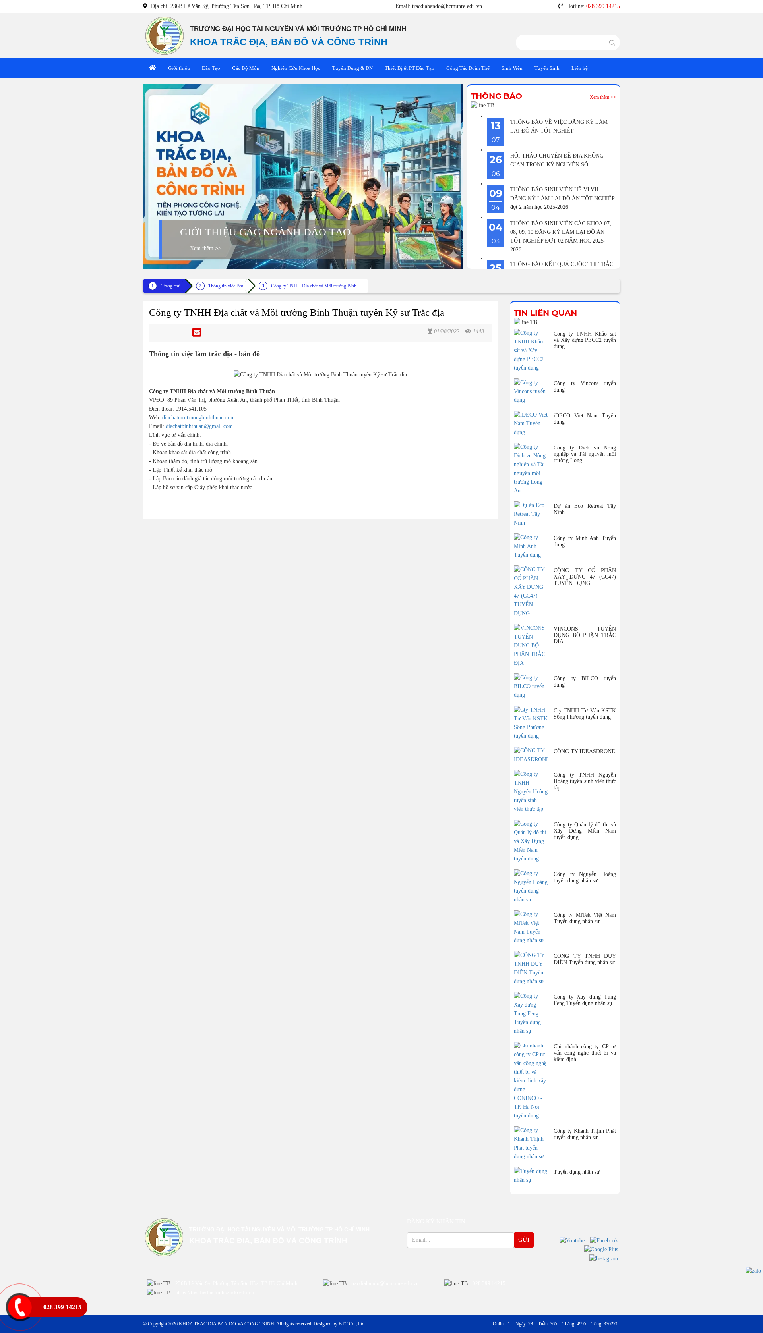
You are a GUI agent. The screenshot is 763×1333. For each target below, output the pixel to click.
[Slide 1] (303, 176)
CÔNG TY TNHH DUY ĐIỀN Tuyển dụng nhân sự (585, 959)
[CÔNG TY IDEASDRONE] (531, 755)
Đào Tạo (211, 68)
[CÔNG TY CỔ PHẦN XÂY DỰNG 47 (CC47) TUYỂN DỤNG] (531, 591)
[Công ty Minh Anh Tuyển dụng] (531, 546)
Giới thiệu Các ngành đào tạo (265, 232)
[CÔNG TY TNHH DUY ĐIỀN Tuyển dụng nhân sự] (531, 968)
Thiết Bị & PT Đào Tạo (409, 68)
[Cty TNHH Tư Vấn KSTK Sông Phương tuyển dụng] (531, 723)
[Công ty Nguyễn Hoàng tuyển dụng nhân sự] (531, 886)
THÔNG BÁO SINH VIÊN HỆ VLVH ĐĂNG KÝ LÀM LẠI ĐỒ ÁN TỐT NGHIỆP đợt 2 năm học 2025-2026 (562, 198)
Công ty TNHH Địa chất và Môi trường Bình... (315, 286)
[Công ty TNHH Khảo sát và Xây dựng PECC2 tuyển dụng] (531, 350)
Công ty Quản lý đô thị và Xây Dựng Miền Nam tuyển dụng (585, 831)
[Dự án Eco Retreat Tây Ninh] (531, 514)
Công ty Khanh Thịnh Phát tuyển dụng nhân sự (585, 1134)
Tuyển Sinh (547, 68)
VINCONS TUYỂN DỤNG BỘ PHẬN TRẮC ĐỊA (585, 635)
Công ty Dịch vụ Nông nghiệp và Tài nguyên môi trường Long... (585, 454)
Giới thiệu (179, 68)
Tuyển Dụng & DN (352, 68)
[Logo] (164, 35)
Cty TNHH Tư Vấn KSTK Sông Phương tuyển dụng (585, 714)
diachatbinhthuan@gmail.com (199, 426)
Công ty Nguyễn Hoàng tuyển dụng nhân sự (585, 877)
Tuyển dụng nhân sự (577, 1172)
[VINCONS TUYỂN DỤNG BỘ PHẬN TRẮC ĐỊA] (531, 645)
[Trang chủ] (152, 68)
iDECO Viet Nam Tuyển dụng (585, 419)
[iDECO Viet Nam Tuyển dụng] (531, 424)
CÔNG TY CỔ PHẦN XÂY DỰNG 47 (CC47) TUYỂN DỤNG (585, 576)
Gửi (523, 1240)
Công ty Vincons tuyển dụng (585, 386)
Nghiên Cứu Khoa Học (295, 68)
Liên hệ (579, 68)
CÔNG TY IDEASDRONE (584, 751)
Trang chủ (170, 286)
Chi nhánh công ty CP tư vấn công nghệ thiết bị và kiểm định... (585, 1053)
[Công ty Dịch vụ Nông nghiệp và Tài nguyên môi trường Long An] (531, 469)
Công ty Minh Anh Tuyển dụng (585, 541)
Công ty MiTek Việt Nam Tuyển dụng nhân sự (585, 918)
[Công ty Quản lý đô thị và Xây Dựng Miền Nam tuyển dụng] (531, 841)
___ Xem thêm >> (200, 248)
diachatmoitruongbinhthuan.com (198, 418)
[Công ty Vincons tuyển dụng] (531, 391)
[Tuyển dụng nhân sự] (531, 1175)
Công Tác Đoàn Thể (468, 68)
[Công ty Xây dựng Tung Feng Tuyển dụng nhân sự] (531, 1014)
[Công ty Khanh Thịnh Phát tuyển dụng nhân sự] (531, 1143)
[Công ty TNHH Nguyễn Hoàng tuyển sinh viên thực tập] (531, 792)
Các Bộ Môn (245, 68)
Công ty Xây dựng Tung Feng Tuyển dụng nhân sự (585, 1000)
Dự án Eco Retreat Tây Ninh (585, 509)
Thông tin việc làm (225, 286)
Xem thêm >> (603, 97)
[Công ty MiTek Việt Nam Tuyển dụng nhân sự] (531, 927)
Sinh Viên (512, 68)
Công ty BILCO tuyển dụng (585, 681)
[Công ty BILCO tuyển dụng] (531, 686)
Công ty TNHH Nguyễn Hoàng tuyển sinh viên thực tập (585, 781)
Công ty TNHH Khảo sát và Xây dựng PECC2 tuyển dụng (585, 340)
